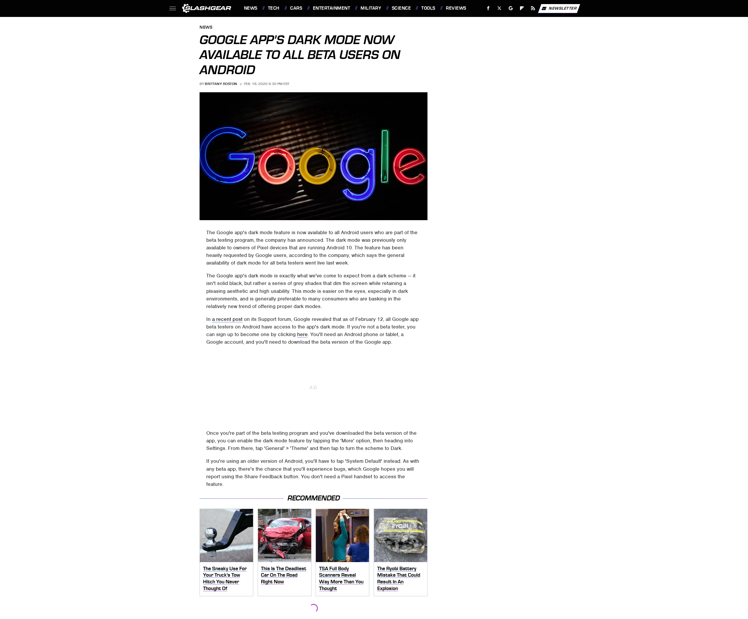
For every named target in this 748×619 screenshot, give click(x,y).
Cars (296, 8)
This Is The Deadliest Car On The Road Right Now (283, 575)
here (302, 334)
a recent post (227, 319)
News (250, 8)
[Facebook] (488, 8)
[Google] (510, 8)
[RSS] (533, 8)
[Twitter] (499, 8)
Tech (274, 8)
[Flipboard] (522, 8)
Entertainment (331, 8)
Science (401, 8)
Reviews (456, 8)
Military (371, 8)
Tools (428, 8)
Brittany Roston (221, 84)
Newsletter (562, 8)
